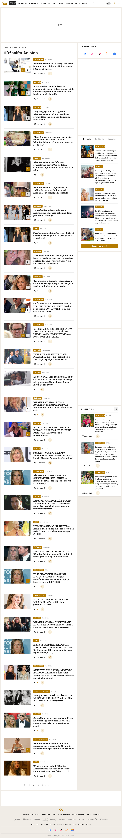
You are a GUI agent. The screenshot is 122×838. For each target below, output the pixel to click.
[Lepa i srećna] (62, 819)
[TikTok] (99, 54)
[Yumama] (92, 819)
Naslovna (7, 47)
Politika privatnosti (70, 824)
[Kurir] (17, 819)
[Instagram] (92, 54)
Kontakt (52, 824)
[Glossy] (53, 819)
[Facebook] (84, 54)
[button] (39, 73)
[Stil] (4, 3)
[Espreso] (37, 819)
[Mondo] (27, 819)
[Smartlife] (72, 819)
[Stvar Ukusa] (103, 819)
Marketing (44, 824)
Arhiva (59, 824)
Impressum (35, 824)
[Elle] (45, 819)
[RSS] (107, 54)
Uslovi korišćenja (84, 824)
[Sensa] (81, 819)
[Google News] (114, 54)
